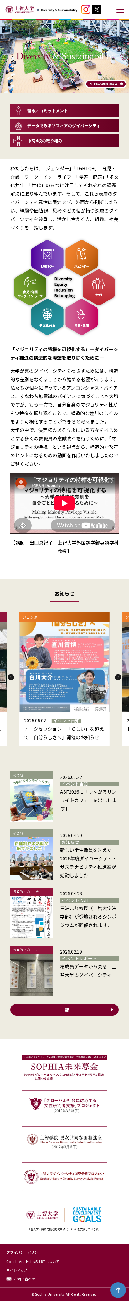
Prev (11, 677)
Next (118, 677)
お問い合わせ (24, 1278)
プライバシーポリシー (24, 1252)
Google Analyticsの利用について (32, 1261)
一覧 (64, 1009)
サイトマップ (17, 1270)
